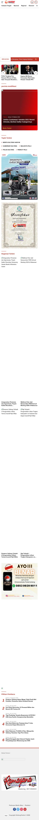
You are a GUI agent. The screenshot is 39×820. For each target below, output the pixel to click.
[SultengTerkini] (9, 2)
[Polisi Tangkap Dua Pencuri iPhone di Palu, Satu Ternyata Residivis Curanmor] (9, 69)
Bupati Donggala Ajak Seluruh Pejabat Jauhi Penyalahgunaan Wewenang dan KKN (20, 739)
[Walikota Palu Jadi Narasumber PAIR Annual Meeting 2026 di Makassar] (29, 328)
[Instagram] (21, 809)
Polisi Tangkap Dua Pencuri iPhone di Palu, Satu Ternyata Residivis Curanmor (9, 77)
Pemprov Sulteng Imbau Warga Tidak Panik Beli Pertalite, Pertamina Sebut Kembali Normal (21, 700)
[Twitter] (18, 809)
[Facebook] (14, 809)
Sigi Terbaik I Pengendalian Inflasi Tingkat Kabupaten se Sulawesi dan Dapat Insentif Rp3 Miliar (28, 555)
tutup (6, 815)
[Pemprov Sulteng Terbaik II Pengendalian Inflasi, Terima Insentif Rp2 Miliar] (9, 480)
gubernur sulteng (10, 146)
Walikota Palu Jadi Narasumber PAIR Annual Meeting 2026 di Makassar (29, 403)
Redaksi (27, 805)
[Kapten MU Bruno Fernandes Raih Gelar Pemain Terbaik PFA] (29, 69)
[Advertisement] (19, 27)
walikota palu (26, 146)
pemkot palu (22, 150)
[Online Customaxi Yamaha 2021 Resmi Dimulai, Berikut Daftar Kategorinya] (19, 107)
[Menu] (2, 2)
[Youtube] (25, 809)
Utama (5, 117)
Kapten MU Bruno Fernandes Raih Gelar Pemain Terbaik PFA (28, 77)
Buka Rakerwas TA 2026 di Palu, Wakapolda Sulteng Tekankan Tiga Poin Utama (20, 732)
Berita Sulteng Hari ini (11, 142)
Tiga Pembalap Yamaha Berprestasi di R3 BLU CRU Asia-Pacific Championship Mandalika (20, 716)
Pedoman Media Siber (16, 805)
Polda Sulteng (8, 150)
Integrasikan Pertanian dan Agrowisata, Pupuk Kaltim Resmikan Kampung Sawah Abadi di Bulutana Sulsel (9, 403)
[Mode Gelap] (32, 2)
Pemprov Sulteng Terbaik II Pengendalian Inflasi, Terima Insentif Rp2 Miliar (9, 555)
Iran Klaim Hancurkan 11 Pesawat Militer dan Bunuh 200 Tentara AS (20, 708)
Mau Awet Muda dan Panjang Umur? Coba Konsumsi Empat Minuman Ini (19, 724)
